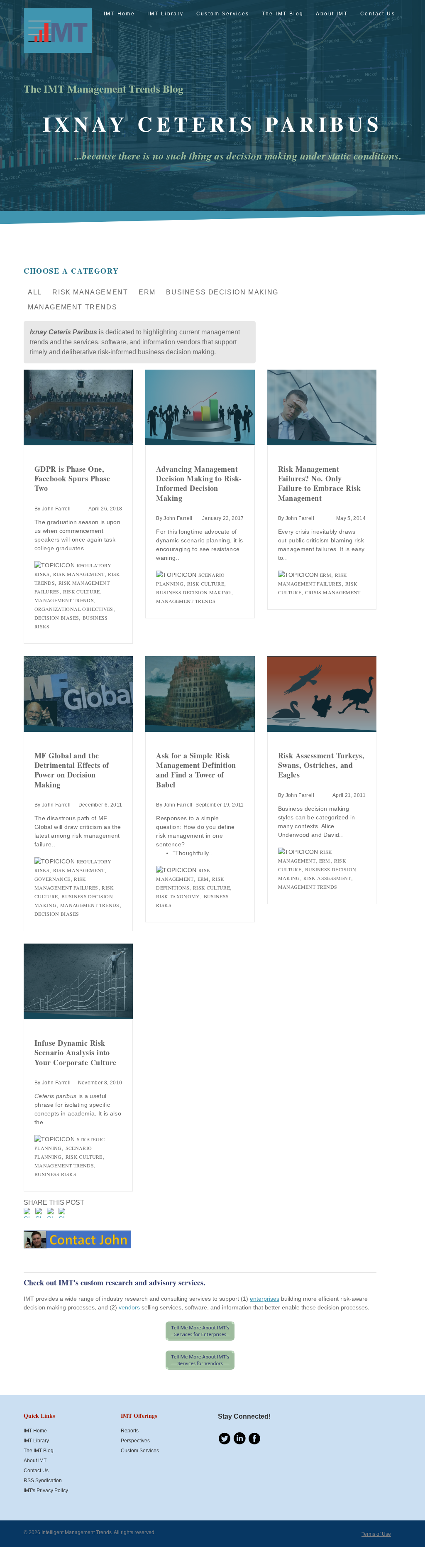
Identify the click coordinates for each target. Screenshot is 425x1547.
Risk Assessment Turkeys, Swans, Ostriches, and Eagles (321, 765)
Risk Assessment (327, 878)
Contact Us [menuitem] (377, 14)
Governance (52, 878)
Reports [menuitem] (130, 1431)
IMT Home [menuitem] (119, 14)
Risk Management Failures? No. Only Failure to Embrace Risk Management (319, 483)
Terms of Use (376, 1534)
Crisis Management (333, 592)
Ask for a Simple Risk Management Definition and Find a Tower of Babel (196, 770)
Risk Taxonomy (178, 896)
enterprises (264, 1298)
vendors (129, 1307)
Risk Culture (81, 591)
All (35, 292)
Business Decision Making (222, 292)
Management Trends (72, 307)
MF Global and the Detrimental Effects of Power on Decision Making (71, 770)
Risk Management (90, 292)
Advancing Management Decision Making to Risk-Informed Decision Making (199, 483)
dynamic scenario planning (193, 540)
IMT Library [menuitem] (165, 14)
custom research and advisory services (142, 1282)
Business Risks (55, 1174)
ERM (147, 292)
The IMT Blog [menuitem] (283, 14)
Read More (78, 407)
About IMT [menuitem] (332, 14)
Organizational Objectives (73, 609)
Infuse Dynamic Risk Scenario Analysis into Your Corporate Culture (75, 1052)
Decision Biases (56, 617)
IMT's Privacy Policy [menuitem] (46, 1490)
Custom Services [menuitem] (222, 14)
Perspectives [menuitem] (135, 1441)
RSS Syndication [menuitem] (43, 1480)
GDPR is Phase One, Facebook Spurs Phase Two (72, 478)
